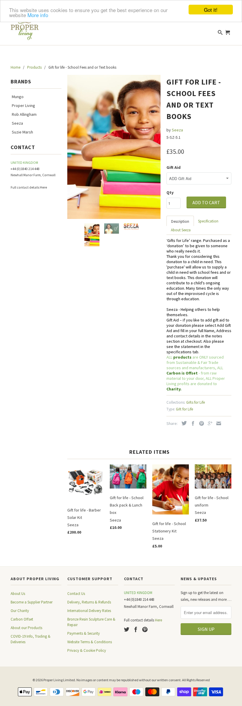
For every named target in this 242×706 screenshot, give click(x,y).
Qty (170, 192)
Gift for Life (184, 409)
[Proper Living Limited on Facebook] (135, 629)
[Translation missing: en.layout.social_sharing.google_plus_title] (208, 423)
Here (43, 187)
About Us (18, 593)
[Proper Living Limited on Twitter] (126, 629)
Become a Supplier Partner (32, 602)
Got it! (211, 9)
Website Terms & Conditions (89, 641)
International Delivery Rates (89, 610)
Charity (173, 389)
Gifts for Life (195, 402)
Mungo (18, 96)
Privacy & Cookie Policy (86, 650)
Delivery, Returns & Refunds (89, 602)
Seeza (17, 123)
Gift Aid (173, 167)
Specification (208, 221)
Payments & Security (83, 633)
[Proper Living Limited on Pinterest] (145, 629)
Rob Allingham (24, 114)
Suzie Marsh (22, 132)
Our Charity (20, 610)
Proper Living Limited (59, 680)
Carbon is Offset (182, 373)
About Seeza (181, 229)
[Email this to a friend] (217, 423)
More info (37, 15)
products (182, 357)
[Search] (220, 33)
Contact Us (76, 593)
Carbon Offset (22, 619)
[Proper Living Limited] (25, 26)
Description (180, 221)
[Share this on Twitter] (183, 423)
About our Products (26, 627)
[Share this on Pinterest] (200, 423)
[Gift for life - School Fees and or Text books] (114, 147)
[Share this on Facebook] (191, 423)
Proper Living (23, 105)
